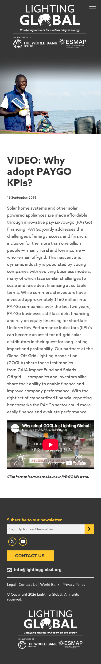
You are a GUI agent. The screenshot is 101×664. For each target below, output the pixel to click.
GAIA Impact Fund (36, 370)
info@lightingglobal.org (38, 570)
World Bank (49, 584)
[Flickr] (23, 542)
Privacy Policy (73, 584)
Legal (11, 584)
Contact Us (30, 555)
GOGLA (15, 363)
